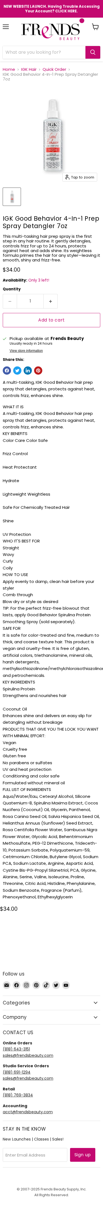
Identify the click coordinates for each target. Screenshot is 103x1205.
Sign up (82, 1155)
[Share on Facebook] (7, 370)
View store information (26, 351)
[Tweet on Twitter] (17, 370)
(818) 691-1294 (16, 1072)
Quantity (12, 289)
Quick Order (54, 69)
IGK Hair (29, 69)
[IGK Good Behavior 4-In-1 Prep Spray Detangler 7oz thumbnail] (12, 197)
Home (9, 69)
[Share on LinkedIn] (28, 370)
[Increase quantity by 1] (51, 301)
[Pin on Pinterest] (38, 370)
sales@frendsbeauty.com (28, 1055)
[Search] (92, 52)
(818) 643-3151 (16, 1049)
